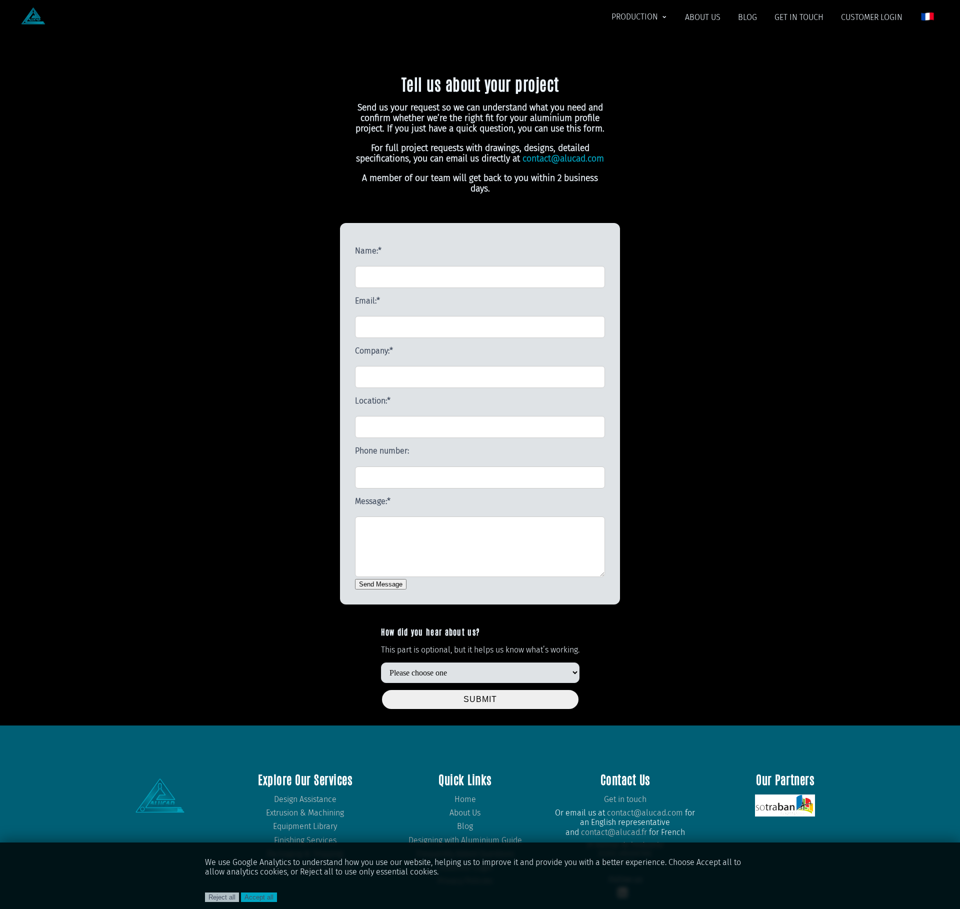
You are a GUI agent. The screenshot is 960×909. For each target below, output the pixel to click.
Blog (465, 826)
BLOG (747, 17)
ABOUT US (702, 17)
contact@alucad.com (563, 159)
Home (465, 799)
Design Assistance (305, 799)
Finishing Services (305, 840)
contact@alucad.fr (614, 832)
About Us (465, 813)
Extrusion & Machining (305, 813)
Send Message (380, 584)
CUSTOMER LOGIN (871, 17)
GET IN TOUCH (799, 17)
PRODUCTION (635, 17)
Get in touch (625, 799)
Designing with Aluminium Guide (465, 840)
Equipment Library (305, 826)
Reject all (222, 897)
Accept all (259, 897)
